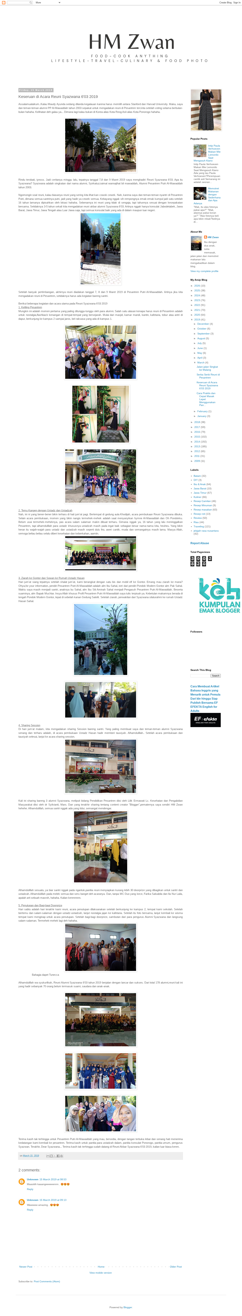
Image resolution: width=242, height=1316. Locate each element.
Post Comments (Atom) (47, 1281)
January (202, 416)
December (203, 323)
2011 (197, 456)
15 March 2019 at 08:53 (53, 1179)
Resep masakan (203, 509)
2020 (197, 314)
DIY (196, 480)
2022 (197, 305)
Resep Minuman (203, 505)
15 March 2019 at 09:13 (53, 1200)
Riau (196, 522)
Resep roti (199, 513)
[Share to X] (55, 1156)
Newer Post (25, 1266)
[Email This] (48, 1156)
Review (198, 517)
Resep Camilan (202, 501)
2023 (197, 300)
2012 (197, 451)
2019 (197, 319)
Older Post (176, 1266)
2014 (197, 441)
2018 (197, 422)
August (201, 338)
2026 (197, 285)
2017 (197, 427)
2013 (197, 446)
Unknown (32, 1179)
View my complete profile (204, 271)
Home (101, 1266)
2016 (197, 431)
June (200, 348)
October (202, 328)
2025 (197, 290)
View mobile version (100, 1272)
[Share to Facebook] (58, 1156)
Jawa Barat (200, 488)
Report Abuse (199, 543)
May (200, 352)
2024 (197, 295)
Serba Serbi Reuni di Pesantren (208, 376)
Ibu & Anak (200, 484)
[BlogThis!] (51, 1156)
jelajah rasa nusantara (206, 530)
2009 (197, 461)
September (203, 333)
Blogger (127, 1307)
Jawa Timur (200, 492)
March (201, 362)
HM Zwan (213, 237)
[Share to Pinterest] (61, 1156)
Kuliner (197, 497)
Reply (30, 1189)
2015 (197, 436)
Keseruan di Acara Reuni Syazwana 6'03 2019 (207, 385)
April (200, 357)
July (199, 343)
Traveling (199, 526)
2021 (197, 310)
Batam (197, 475)
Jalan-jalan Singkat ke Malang (207, 368)
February (202, 411)
